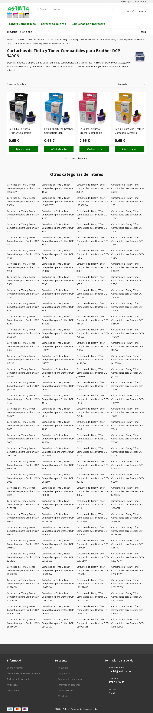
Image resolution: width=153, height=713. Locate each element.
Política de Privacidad (18, 679)
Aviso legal (12, 684)
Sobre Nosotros (15, 667)
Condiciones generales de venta (23, 673)
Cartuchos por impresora (88, 24)
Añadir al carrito (23, 149)
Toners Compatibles (22, 24)
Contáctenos (13, 690)
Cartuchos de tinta (53, 24)
